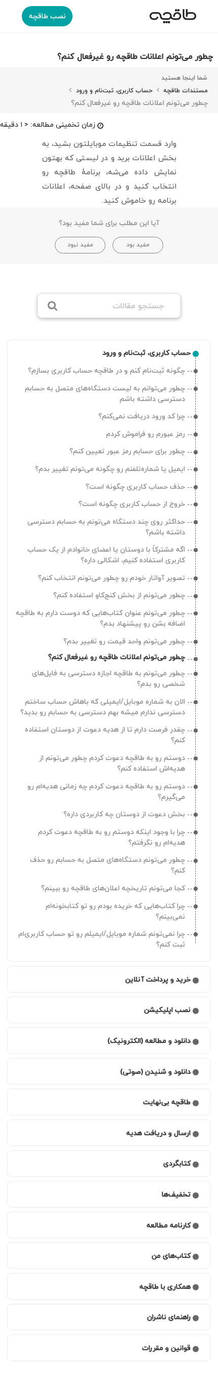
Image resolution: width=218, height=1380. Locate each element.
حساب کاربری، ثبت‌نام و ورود (113, 90)
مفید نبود (80, 244)
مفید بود (138, 244)
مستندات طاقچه (184, 90)
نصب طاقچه (47, 16)
